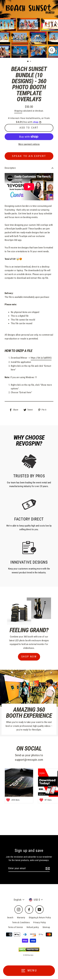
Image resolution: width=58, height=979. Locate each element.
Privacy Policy (39, 922)
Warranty (21, 917)
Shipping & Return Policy (40, 917)
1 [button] (28, 61)
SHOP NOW (29, 656)
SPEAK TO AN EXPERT (29, 156)
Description (10, 168)
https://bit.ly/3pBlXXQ (41, 357)
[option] (29, 29)
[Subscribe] (47, 868)
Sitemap (46, 927)
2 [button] (31, 61)
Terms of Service (15, 927)
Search (10, 917)
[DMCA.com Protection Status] (29, 949)
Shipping (18, 111)
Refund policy (33, 927)
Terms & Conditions (21, 922)
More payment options (29, 144)
